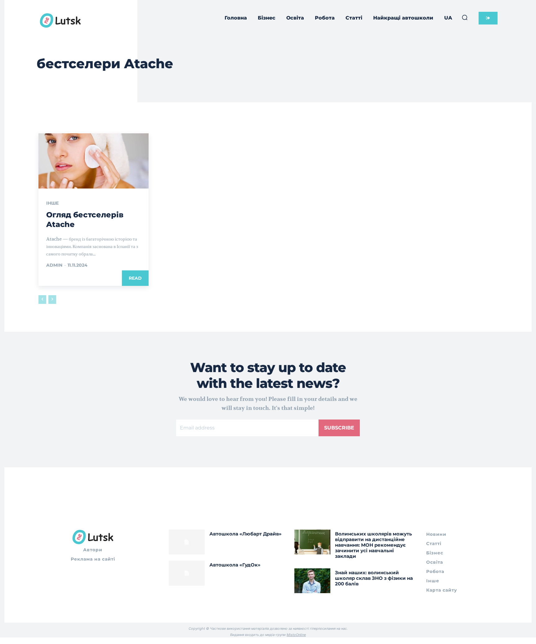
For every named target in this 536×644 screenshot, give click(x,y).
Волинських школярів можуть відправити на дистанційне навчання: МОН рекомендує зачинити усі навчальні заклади (373, 545)
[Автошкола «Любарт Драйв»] (187, 542)
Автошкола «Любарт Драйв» (245, 534)
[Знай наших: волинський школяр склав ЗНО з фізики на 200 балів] (312, 580)
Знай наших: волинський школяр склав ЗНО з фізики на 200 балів (374, 578)
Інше (52, 203)
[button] (464, 17)
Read (135, 278)
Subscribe (339, 428)
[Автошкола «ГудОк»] (187, 573)
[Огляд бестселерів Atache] (93, 161)
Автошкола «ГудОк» (235, 565)
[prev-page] (42, 299)
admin (54, 265)
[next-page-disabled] (52, 299)
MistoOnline (296, 635)
